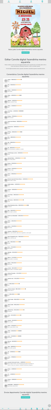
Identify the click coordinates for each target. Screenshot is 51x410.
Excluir (43, 409)
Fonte (26, 409)
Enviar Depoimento (25, 397)
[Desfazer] (3, 408)
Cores (31, 409)
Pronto (48, 409)
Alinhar (20, 409)
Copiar (37, 409)
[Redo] (8, 408)
